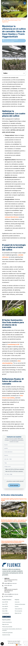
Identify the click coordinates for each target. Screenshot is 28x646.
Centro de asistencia (7, 622)
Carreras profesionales (20, 604)
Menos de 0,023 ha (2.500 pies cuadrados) (15, 469)
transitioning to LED (13, 344)
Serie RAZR (4, 608)
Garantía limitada (6, 634)
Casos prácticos (18, 608)
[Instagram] (8, 617)
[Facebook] (3, 617)
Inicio (3, 18)
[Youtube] (6, 617)
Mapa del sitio (18, 613)
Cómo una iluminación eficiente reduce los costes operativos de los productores (12, 541)
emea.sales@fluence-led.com (11, 594)
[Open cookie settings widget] (2, 643)
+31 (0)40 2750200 (8, 596)
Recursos (7, 18)
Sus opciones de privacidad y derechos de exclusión (11, 629)
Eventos (16, 606)
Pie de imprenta (18, 611)
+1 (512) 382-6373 (8, 585)
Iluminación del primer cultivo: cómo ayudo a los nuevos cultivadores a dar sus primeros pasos (14, 520)
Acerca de (17, 602)
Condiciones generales (7, 632)
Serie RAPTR (5, 606)
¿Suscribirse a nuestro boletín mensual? (15, 481)
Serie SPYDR (5, 602)
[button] (25, 3)
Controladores (5, 613)
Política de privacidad (7, 626)
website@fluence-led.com (10, 583)
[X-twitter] (5, 617)
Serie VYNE (4, 611)
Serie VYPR (4, 604)
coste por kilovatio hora (11, 217)
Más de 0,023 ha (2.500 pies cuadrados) (14, 471)
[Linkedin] (10, 617)
